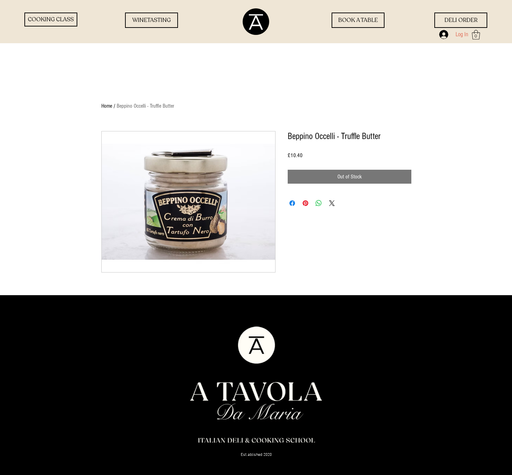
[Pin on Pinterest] (305, 203)
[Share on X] (332, 203)
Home (106, 106)
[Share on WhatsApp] (319, 203)
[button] (476, 34)
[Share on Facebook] (292, 203)
